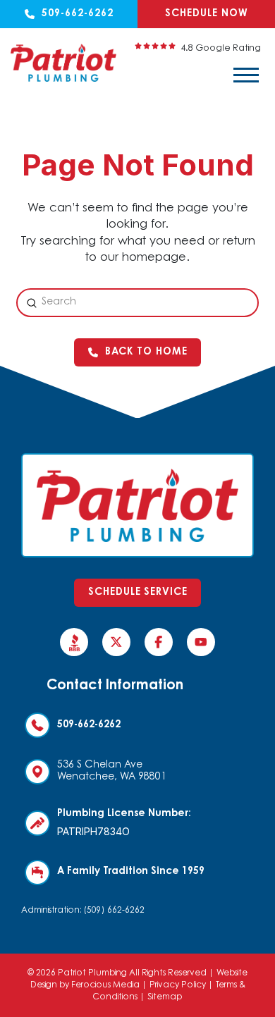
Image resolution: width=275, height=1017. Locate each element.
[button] (246, 75)
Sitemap (165, 997)
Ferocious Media (105, 985)
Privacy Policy (177, 985)
